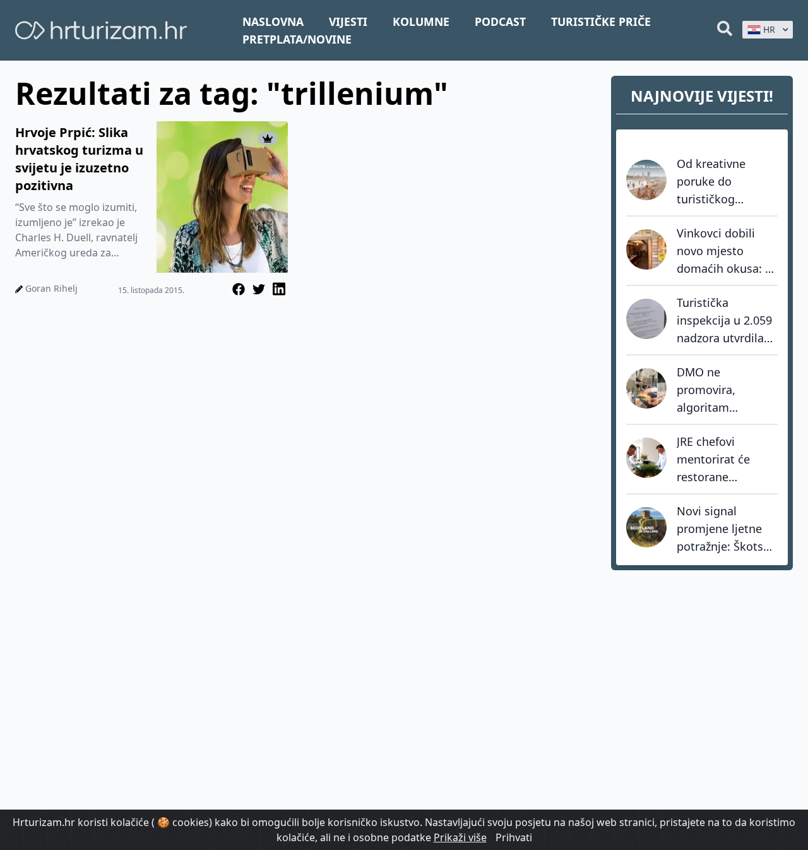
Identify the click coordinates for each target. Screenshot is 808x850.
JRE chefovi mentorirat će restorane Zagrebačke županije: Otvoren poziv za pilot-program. (724, 460)
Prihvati (514, 837)
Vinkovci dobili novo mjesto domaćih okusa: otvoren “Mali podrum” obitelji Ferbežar (721, 251)
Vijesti (348, 21)
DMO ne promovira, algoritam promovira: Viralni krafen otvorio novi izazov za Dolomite (725, 390)
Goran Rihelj (51, 288)
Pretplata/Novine (297, 39)
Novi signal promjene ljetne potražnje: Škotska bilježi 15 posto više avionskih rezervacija (726, 529)
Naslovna (273, 21)
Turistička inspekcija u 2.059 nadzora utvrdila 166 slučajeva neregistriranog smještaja (724, 321)
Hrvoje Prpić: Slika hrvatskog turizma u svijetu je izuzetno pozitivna (79, 159)
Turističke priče (601, 21)
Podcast (500, 21)
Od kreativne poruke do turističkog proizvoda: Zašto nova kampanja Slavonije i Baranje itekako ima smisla (727, 182)
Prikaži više (460, 837)
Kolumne (421, 21)
